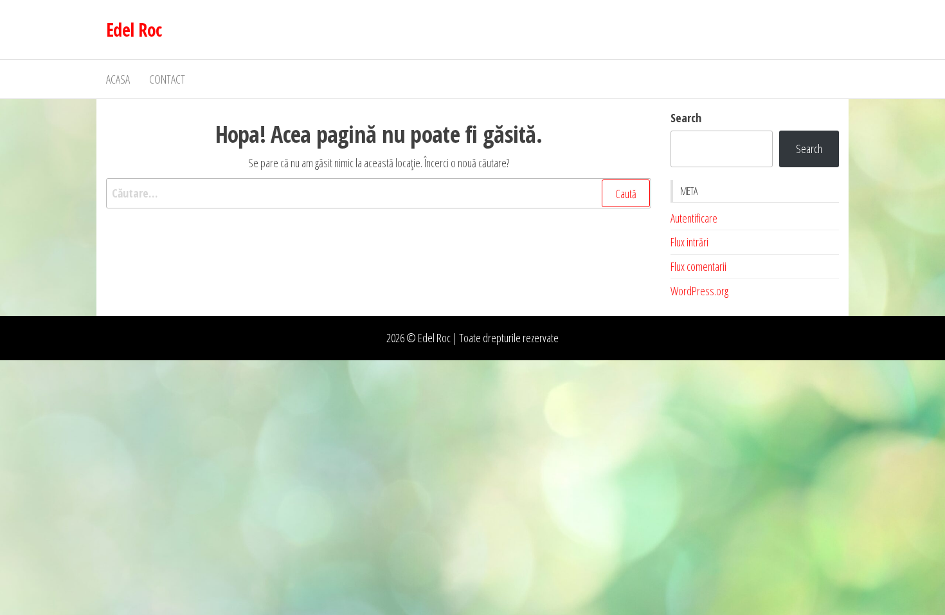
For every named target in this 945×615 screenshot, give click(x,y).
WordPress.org (699, 290)
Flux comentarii (698, 266)
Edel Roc (134, 29)
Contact (167, 79)
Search (685, 117)
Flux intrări (689, 242)
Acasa (118, 79)
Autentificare (693, 218)
